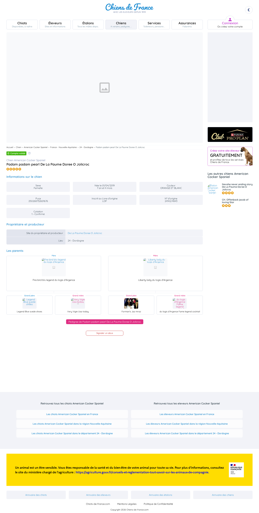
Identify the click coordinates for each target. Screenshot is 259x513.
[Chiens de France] (129, 9)
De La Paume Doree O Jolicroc (85, 233)
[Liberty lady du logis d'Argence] (155, 267)
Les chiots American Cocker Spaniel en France (72, 414)
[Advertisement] (230, 77)
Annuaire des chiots (36, 494)
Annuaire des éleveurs (98, 494)
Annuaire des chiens (223, 494)
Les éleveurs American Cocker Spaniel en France (187, 414)
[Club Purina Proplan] (230, 134)
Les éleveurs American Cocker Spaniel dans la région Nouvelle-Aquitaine (187, 423)
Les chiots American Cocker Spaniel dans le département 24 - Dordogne (72, 433)
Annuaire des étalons (160, 494)
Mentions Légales (127, 503)
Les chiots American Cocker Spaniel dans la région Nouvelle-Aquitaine (72, 423)
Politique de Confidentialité (158, 503)
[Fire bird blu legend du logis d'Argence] (54, 267)
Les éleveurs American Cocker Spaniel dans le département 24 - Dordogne (187, 433)
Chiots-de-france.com (98, 503)
